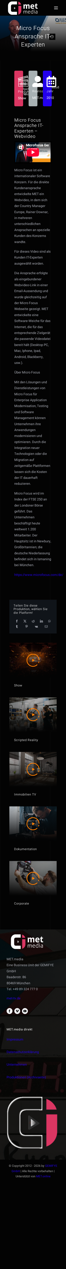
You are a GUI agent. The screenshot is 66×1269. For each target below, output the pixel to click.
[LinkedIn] (41, 621)
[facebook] (9, 1011)
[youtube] (25, 1011)
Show (18, 685)
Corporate (21, 903)
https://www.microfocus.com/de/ (38, 574)
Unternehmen (17, 1064)
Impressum (15, 1039)
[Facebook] (17, 621)
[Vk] (36, 626)
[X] (25, 621)
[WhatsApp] (49, 621)
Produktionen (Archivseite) (26, 1077)
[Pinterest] (26, 626)
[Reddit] (33, 621)
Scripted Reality (26, 740)
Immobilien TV (25, 794)
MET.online (43, 1176)
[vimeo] (17, 1011)
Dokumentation (25, 849)
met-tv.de (14, 998)
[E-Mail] (46, 626)
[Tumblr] (17, 626)
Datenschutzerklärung (23, 1052)
